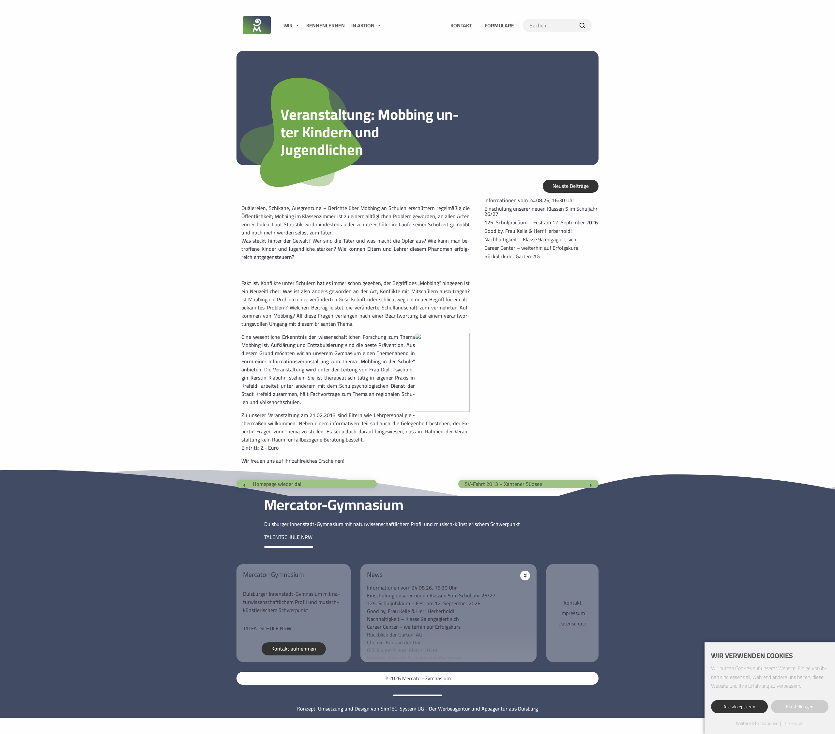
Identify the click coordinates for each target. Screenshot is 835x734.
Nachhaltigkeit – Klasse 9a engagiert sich (530, 239)
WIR (288, 25)
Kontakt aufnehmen (293, 648)
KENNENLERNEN (325, 25)
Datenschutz (572, 623)
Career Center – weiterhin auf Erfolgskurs (531, 248)
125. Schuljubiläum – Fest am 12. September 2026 (541, 222)
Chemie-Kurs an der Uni (393, 642)
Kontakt (573, 602)
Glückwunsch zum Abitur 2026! (402, 650)
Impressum (572, 613)
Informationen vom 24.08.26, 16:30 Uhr (529, 200)
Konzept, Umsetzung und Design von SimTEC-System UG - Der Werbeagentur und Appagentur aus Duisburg (417, 708)
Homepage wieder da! (277, 484)
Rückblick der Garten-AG (512, 256)
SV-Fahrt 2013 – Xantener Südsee (503, 484)
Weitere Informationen (757, 723)
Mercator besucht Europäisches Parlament (414, 658)
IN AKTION (362, 25)
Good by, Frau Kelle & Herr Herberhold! (528, 231)
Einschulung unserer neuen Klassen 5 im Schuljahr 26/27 (541, 211)
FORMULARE (499, 25)
